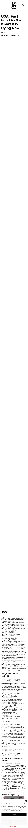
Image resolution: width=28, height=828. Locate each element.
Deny (14, 818)
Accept (14, 814)
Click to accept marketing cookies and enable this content (14, 798)
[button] (26, 801)
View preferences (14, 823)
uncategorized (6, 35)
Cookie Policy (13, 826)
